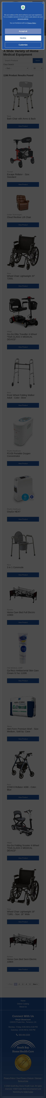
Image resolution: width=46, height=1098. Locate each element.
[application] (23, 549)
